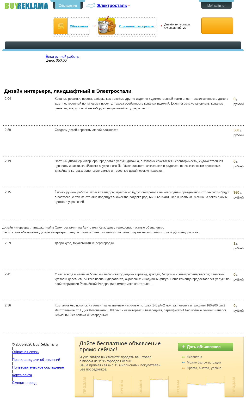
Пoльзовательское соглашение (38, 367)
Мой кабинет (216, 5)
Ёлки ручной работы (63, 57)
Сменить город (24, 383)
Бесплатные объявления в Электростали (26, 6)
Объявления (68, 5)
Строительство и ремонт (136, 26)
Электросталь (112, 5)
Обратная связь (25, 352)
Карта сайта (22, 375)
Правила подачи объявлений (36, 360)
